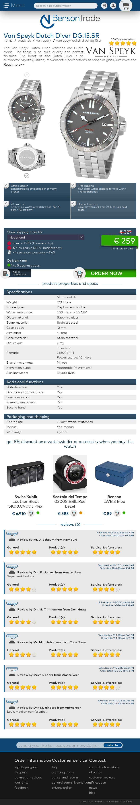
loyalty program (26, 767)
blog (92, 792)
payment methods (28, 777)
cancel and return (65, 777)
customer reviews (102, 777)
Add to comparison (19, 273)
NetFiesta (116, 801)
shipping (20, 772)
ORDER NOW (106, 273)
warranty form (63, 772)
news (93, 787)
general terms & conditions (70, 782)
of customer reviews (122, 39)
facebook (21, 787)
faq (54, 767)
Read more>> (14, 65)
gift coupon (97, 782)
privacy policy (62, 787)
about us (95, 772)
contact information (104, 767)
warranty (21, 782)
